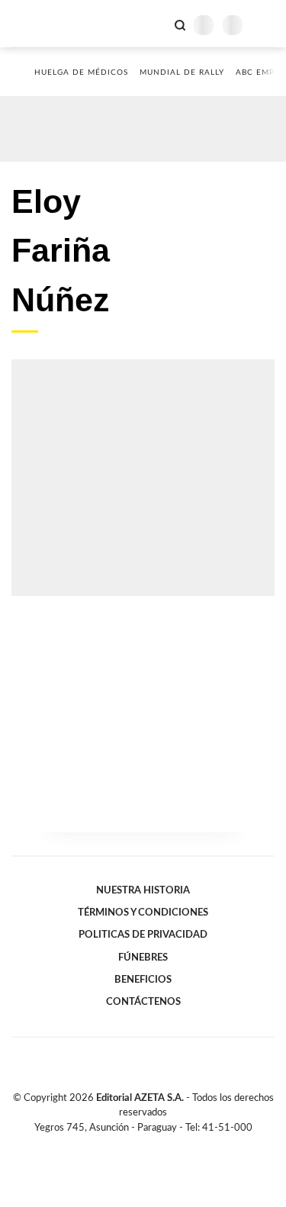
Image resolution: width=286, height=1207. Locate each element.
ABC (40, 23)
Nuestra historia (143, 890)
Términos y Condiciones (143, 912)
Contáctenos (143, 1001)
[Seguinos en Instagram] (169, 1145)
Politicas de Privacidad (143, 934)
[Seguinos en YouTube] (153, 1145)
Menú (265, 24)
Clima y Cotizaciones (154, 23)
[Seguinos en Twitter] (137, 1145)
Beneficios (143, 979)
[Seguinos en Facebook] (121, 1145)
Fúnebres (143, 957)
